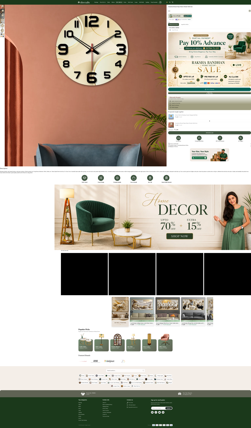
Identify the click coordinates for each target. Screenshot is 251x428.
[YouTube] (159, 412)
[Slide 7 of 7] (2, 35)
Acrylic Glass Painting (82, 420)
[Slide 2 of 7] (2, 11)
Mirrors (113, 2)
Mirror (79, 406)
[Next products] (211, 311)
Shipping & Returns (173, 146)
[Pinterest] (163, 412)
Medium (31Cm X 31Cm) (173, 24)
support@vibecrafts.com (133, 407)
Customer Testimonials (107, 412)
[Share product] (249, 11)
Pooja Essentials (154, 2)
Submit (168, 408)
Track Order (131, 402)
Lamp (79, 410)
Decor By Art (102, 2)
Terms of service (106, 410)
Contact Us (105, 414)
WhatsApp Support (132, 404)
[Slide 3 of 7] (2, 16)
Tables (108, 2)
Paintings (96, 2)
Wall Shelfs (141, 2)
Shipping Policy (106, 406)
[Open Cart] (172, 2)
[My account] (167, 2)
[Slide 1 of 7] (2, 7)
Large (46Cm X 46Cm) (184, 24)
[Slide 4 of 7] (2, 21)
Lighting (147, 2)
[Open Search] (169, 2)
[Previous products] (131, 311)
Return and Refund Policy (107, 404)
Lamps (136, 2)
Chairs (125, 2)
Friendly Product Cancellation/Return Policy (178, 145)
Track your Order (106, 416)
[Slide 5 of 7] (2, 25)
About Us (104, 402)
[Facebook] (152, 412)
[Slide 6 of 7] (2, 30)
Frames (79, 416)
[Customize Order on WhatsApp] (209, 154)
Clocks (79, 418)
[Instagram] (156, 412)
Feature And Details (174, 143)
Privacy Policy (105, 408)
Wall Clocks (130, 2)
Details (189, 19)
